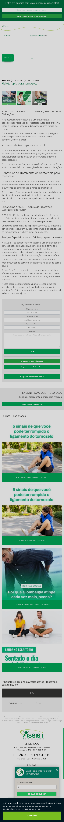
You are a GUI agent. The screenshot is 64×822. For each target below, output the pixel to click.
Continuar (32, 816)
